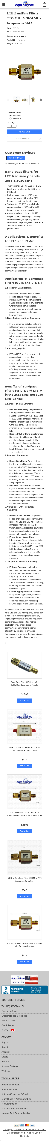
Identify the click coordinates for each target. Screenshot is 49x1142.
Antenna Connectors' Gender (15, 1094)
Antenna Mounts (9, 1089)
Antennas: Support (10, 1085)
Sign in (4, 1042)
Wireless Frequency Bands (14, 1108)
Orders (4, 1057)
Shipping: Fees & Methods (14, 1016)
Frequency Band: (14, 112)
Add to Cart (24, 700)
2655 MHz (17, 116)
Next (41, 99)
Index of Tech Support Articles (15, 1113)
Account (5, 1052)
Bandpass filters (12, 246)
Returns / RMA (8, 1020)
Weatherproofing (9, 1104)
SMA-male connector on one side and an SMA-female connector (23, 198)
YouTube (6, 1030)
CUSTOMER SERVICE (13, 1000)
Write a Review (15, 158)
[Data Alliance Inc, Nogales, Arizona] (24, 990)
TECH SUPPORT (10, 1078)
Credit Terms (7, 1025)
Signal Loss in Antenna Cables (16, 1099)
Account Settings (9, 1066)
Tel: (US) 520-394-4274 (12, 1006)
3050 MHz (17, 118)
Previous (7, 99)
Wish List (5, 1071)
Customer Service (10, 1011)
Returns (5, 1061)
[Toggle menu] (3, 4)
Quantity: (11, 123)
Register (5, 1047)
